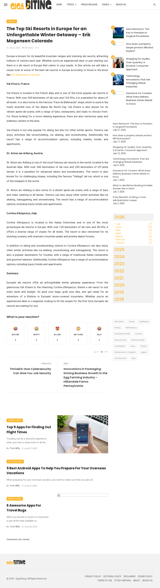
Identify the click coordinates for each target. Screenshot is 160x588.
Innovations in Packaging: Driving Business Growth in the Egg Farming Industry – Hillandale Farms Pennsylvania (85, 377)
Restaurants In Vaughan (125, 352)
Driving (117, 328)
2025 (119, 249)
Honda (131, 321)
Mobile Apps (14, 420)
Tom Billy (15, 448)
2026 (119, 217)
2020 (119, 285)
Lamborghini (120, 346)
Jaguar (144, 352)
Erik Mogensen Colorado (25, 74)
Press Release (89, 4)
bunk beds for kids (122, 334)
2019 (119, 292)
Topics (70, 4)
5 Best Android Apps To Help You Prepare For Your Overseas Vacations (56, 470)
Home (59, 4)
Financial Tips (120, 340)
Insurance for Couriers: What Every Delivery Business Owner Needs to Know (139, 98)
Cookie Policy (145, 576)
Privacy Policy (93, 576)
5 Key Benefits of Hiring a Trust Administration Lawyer (129, 199)
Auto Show (119, 321)
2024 (119, 257)
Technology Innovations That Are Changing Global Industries (138, 81)
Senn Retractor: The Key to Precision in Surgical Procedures (137, 32)
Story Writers (122, 580)
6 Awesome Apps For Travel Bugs (24, 508)
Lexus (132, 346)
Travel (11, 21)
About (136, 580)
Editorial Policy (112, 576)
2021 (118, 278)
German (138, 334)
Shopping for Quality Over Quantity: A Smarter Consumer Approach (138, 64)
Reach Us (121, 4)
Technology (15, 461)
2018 (119, 299)
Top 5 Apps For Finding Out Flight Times (29, 429)
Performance (131, 328)
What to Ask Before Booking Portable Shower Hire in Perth (132, 187)
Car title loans (121, 358)
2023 (119, 264)
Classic (143, 346)
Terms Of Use (105, 580)
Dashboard (144, 321)
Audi (133, 358)
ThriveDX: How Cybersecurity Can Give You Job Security (30, 371)
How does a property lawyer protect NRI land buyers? (139, 47)
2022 (119, 271)
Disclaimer (129, 576)
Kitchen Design (138, 340)
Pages (105, 4)
